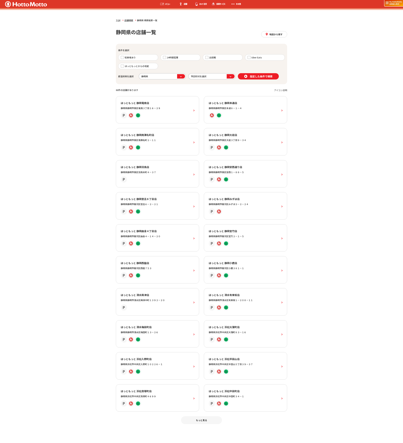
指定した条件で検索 (261, 76)
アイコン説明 (280, 90)
